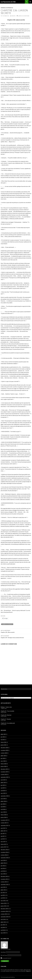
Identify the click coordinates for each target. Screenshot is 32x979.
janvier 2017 (3, 847)
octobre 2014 (4, 914)
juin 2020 (3, 758)
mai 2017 (3, 836)
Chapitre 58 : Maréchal (6, 715)
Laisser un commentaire (23, 15)
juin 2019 (3, 785)
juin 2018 (3, 804)
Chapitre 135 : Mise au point (8, 631)
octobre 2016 (4, 855)
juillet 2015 (3, 890)
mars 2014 (3, 932)
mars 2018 (3, 812)
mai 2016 (3, 868)
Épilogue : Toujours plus (6, 707)
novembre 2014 (4, 911)
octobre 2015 (4, 881)
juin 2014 (3, 924)
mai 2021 (3, 739)
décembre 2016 (4, 849)
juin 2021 (3, 737)
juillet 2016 (3, 863)
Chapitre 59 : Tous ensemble (7, 711)
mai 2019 (3, 788)
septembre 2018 (4, 796)
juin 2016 (3, 865)
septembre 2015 (4, 884)
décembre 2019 (4, 769)
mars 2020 (3, 761)
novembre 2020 (4, 750)
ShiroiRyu (13, 15)
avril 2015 (3, 898)
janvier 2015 (3, 906)
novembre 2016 (4, 852)
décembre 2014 (4, 908)
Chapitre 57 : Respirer (6, 719)
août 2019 (3, 779)
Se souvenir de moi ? (6, 958)
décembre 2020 (4, 747)
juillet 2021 (3, 734)
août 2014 (3, 919)
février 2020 (3, 763)
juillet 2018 (3, 801)
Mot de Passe (4, 955)
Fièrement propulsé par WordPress (8, 977)
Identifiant (3, 952)
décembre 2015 (4, 876)
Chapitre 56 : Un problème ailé (8, 723)
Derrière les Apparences (7, 624)
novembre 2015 (4, 879)
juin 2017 (3, 833)
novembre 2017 (4, 820)
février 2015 (3, 903)
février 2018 (3, 814)
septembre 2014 (4, 916)
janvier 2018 (3, 817)
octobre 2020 (4, 753)
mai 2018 (3, 806)
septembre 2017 (4, 825)
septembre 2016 (4, 857)
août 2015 (3, 887)
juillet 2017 (3, 830)
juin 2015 (3, 892)
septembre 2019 (4, 777)
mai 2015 (3, 895)
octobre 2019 (4, 774)
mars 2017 (3, 841)
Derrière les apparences (7, 7)
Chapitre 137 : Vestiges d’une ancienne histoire (12, 636)
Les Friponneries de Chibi (8, 2)
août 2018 (3, 798)
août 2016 (3, 860)
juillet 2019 (3, 782)
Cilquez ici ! (28, 971)
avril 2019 (3, 790)
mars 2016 (3, 873)
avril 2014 (3, 930)
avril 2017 (3, 839)
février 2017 (3, 844)
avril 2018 (3, 809)
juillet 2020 (3, 755)
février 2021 (3, 742)
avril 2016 (3, 871)
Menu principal (30, 2)
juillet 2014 (3, 922)
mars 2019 (3, 793)
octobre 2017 (4, 822)
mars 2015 (3, 900)
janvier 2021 (3, 745)
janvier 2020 (3, 766)
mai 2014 (3, 927)
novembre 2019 (4, 771)
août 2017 (3, 828)
